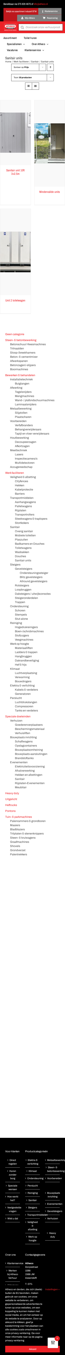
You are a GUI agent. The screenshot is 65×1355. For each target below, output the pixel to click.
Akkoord (32, 1349)
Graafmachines (19, 841)
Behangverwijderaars (28, 429)
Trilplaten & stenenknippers (27, 833)
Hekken (19, 485)
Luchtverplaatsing (26, 673)
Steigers (15, 564)
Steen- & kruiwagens (23, 837)
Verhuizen (16, 720)
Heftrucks (11, 805)
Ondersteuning (19, 606)
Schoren (20, 610)
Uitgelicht (11, 799)
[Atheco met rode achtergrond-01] (10, 24)
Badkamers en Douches (29, 543)
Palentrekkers (18, 854)
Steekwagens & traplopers (31, 518)
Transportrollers (24, 514)
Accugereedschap (21, 466)
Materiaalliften (24, 647)
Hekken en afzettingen (28, 774)
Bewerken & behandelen (20, 375)
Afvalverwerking (25, 770)
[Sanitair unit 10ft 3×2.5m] (15, 132)
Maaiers (15, 825)
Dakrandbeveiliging (27, 660)
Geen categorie (14, 334)
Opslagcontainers (26, 745)
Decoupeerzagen (25, 441)
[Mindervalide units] (49, 143)
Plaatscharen (23, 416)
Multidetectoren (24, 462)
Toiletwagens (23, 547)
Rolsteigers (22, 585)
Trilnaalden (17, 348)
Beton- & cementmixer (24, 356)
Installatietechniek (21, 379)
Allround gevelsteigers (33, 581)
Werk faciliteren (14, 472)
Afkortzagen (22, 446)
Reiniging (16, 622)
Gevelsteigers (23, 568)
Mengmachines (24, 396)
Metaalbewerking (21, 408)
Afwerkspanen (19, 360)
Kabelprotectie (24, 489)
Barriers (20, 493)
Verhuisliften (22, 733)
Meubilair (21, 787)
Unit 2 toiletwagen (15, 300)
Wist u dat (12, 1218)
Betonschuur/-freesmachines (28, 344)
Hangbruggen (23, 656)
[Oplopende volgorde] (50, 67)
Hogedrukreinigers (26, 627)
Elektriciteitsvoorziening (30, 766)
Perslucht (16, 698)
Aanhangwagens (25, 502)
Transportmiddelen (21, 497)
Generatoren (23, 693)
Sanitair (15, 527)
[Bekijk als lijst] (35, 86)
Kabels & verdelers (26, 689)
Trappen (20, 602)
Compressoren (24, 706)
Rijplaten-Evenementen (30, 783)
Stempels (21, 614)
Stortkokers (22, 522)
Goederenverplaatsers (29, 724)
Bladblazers (17, 829)
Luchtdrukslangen (26, 702)
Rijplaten (20, 510)
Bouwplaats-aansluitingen (31, 753)
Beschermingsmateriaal (30, 728)
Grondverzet (17, 850)
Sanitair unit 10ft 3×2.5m (15, 172)
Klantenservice (12, 1263)
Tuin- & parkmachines (18, 816)
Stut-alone (21, 618)
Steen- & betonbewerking (20, 340)
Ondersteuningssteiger (34, 572)
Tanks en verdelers (26, 710)
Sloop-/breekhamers (22, 352)
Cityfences (21, 481)
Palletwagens (23, 506)
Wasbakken (22, 552)
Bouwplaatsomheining (29, 749)
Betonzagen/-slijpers (23, 365)
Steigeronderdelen (26, 597)
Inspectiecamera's (26, 458)
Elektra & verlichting (22, 685)
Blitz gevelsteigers (31, 577)
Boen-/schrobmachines (29, 631)
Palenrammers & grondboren (28, 821)
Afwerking (16, 387)
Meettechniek (18, 450)
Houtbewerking (19, 437)
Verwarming (22, 677)
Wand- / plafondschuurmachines (34, 400)
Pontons (10, 810)
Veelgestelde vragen (12, 1209)
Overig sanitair (24, 531)
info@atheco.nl (41, 4)
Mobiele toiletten (25, 535)
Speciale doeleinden (18, 716)
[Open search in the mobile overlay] (41, 27)
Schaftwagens (24, 741)
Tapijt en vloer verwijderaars (32, 433)
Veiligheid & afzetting (23, 477)
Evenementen (19, 762)
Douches (20, 556)
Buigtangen (22, 383)
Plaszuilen (21, 539)
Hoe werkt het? (12, 1198)
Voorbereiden (18, 421)
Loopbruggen (23, 589)
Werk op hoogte (19, 643)
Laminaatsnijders (25, 404)
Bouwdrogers (23, 681)
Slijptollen (21, 412)
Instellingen (51, 1289)
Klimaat (15, 668)
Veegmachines (24, 639)
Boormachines (19, 369)
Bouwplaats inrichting (23, 737)
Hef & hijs (21, 664)
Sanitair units (23, 560)
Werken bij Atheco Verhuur (12, 1274)
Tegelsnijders (23, 391)
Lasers (19, 454)
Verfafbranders (24, 425)
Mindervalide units (49, 192)
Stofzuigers (22, 635)
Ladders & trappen (26, 652)
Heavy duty (12, 793)
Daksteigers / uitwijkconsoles (33, 593)
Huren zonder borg (12, 1175)
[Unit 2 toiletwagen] (15, 252)
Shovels (15, 846)
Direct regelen (12, 1162)
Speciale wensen (12, 1187)
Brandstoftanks (24, 758)
